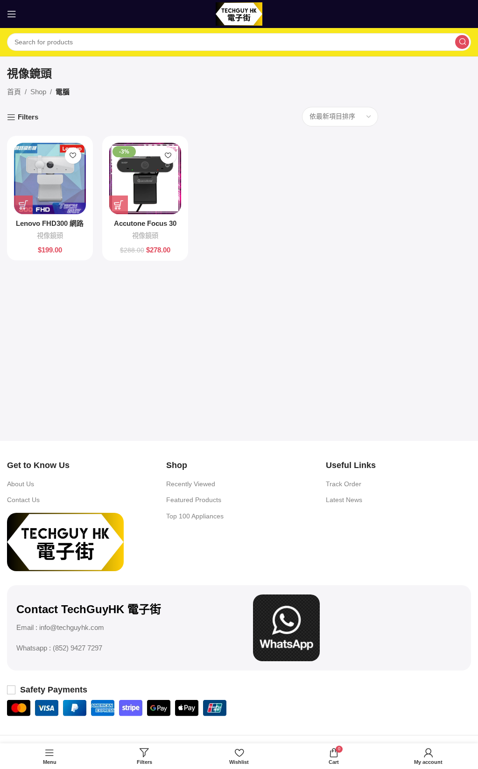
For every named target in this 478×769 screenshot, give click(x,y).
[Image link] (65, 541)
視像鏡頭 (50, 235)
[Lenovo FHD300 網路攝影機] (50, 179)
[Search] (462, 42)
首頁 (14, 92)
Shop (38, 92)
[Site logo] (239, 13)
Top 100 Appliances (195, 516)
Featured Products (193, 499)
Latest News (344, 499)
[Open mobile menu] (11, 14)
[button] (23, 205)
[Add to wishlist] (73, 155)
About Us (20, 484)
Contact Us (23, 499)
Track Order (343, 484)
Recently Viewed (190, 484)
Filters (28, 117)
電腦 (63, 92)
